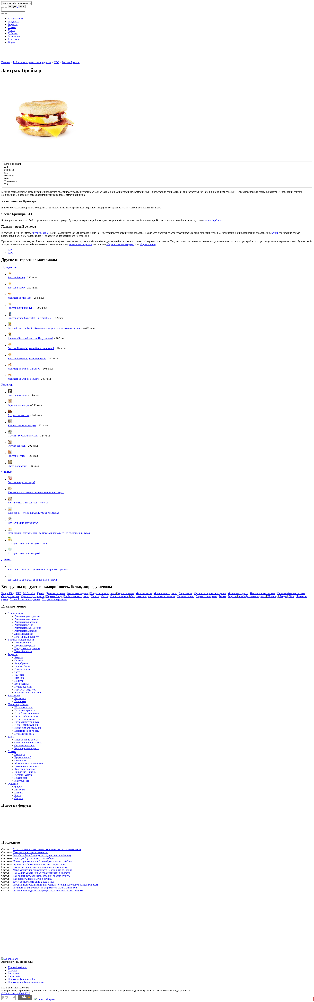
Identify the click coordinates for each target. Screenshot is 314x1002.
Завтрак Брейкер (71, 62)
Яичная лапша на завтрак (22, 425)
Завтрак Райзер (16, 277)
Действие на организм (26, 730)
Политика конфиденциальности (26, 982)
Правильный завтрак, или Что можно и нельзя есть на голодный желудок (49, 533)
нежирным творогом (80, 244)
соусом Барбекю (212, 220)
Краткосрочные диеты (26, 748)
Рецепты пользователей (27, 692)
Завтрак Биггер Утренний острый (27, 358)
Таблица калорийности (21, 639)
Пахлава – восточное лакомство (30, 852)
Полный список (23, 651)
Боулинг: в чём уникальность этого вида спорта (39, 864)
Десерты (19, 674)
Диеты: (6, 559)
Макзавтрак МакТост (19, 297)
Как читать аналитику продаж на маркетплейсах (40, 867)
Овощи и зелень (10, 596)
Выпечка (19, 677)
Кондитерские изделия (103, 593)
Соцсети (12, 970)
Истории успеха (23, 774)
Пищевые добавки (18, 704)
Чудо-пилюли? (22, 757)
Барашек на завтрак (19, 405)
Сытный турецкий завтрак (23, 435)
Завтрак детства (17, 455)
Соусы (18, 672)
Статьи (12, 27)
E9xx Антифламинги (26, 724)
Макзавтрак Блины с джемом (24, 368)
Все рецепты (21, 683)
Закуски (18, 657)
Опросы (18, 798)
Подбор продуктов (24, 645)
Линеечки (13, 39)
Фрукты (232, 596)
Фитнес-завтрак (17, 445)
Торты (222, 596)
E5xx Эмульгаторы (24, 719)
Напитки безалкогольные (291, 593)
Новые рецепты (23, 686)
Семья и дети (21, 760)
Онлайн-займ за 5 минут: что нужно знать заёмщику (42, 855)
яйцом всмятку (148, 244)
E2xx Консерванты (24, 710)
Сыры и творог (185, 596)
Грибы (40, 593)
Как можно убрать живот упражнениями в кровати (41, 872)
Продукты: (9, 267)
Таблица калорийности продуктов (32, 62)
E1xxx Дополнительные (27, 727)
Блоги (17, 795)
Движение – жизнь (24, 772)
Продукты (13, 21)
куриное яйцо (41, 232)
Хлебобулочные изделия (252, 596)
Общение (13, 783)
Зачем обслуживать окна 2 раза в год (33, 881)
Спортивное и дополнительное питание (152, 596)
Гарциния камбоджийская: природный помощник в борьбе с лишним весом (55, 884)
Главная (5, 62)
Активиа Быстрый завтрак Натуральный (30, 338)
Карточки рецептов (25, 689)
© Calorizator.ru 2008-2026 (15, 993)
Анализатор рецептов (26, 619)
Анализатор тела (23, 625)
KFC (56, 62)
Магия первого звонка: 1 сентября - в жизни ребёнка (42, 861)
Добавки (12, 33)
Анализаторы (15, 18)
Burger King (7, 593)
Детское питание (55, 593)
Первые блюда (54, 596)
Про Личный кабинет (26, 636)
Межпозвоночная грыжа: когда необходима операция (42, 870)
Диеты (11, 30)
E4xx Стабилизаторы (26, 716)
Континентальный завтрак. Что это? (28, 502)
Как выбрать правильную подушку (32, 878)
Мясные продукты (238, 593)
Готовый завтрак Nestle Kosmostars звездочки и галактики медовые (45, 328)
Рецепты (12, 24)
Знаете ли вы (21, 780)
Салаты (95, 596)
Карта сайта (14, 976)
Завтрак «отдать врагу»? (21, 482)
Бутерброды (21, 663)
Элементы (20, 701)
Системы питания (24, 745)
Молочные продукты (165, 593)
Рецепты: (7, 384)
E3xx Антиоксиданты (26, 713)
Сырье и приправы (206, 596)
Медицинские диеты (26, 739)
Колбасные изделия (77, 593)
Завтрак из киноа (17, 395)
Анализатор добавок (25, 630)
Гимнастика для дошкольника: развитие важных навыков (45, 887)
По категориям (22, 642)
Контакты (13, 973)
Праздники (20, 777)
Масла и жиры (144, 593)
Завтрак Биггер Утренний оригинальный (31, 348)
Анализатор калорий (26, 622)
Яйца (291, 596)
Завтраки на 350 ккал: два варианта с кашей (32, 579)
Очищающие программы (28, 742)
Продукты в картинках (54, 599)
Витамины (14, 36)
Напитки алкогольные (262, 593)
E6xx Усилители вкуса (26, 722)
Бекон (274, 232)
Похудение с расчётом (26, 766)
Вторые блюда (22, 669)
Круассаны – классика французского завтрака (33, 512)
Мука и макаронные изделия (210, 593)
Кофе (21, 6)
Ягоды (283, 596)
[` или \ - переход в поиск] (2, 7)
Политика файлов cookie (21, 979)
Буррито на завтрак (18, 415)
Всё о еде (19, 754)
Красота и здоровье (25, 769)
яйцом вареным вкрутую (120, 244)
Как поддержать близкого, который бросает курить (41, 875)
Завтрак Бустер (16, 287)
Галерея (18, 792)
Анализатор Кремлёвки (27, 627)
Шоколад (272, 596)
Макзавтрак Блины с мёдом (23, 378)
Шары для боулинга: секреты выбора (33, 858)
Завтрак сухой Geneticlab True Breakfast (29, 318)
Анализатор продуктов (27, 616)
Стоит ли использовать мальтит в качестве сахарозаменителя (47, 849)
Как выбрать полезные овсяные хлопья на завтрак (36, 492)
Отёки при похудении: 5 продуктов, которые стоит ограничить (48, 890)
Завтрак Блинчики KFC (21, 307)
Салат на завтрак (17, 466)
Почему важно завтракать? (23, 522)
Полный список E (24, 733)
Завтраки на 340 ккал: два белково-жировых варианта (38, 569)
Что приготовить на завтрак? (24, 553)
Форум (12, 6)
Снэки (104, 596)
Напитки (19, 680)
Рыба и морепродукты (76, 596)
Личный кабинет (23, 633)
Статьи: (7, 472)
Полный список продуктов (25, 599)
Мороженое (185, 593)
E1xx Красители (23, 707)
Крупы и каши (125, 593)
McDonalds (29, 593)
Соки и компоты (119, 596)
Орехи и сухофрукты (32, 596)
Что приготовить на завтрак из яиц (27, 543)
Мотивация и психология (28, 763)
